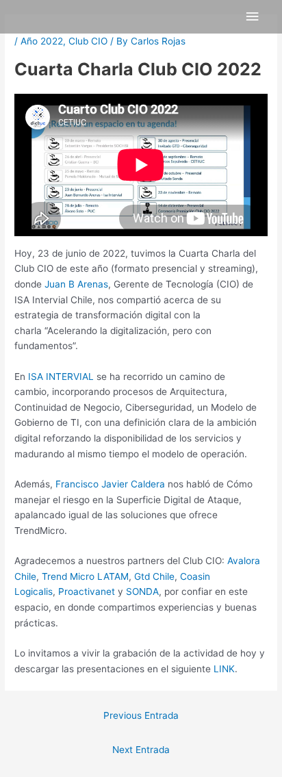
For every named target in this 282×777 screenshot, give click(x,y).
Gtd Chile (154, 576)
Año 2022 (42, 41)
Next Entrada (141, 749)
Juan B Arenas (76, 284)
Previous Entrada (141, 715)
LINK (224, 668)
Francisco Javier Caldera (110, 484)
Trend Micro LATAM (85, 576)
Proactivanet (86, 591)
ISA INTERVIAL (61, 376)
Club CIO (87, 41)
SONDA (142, 591)
